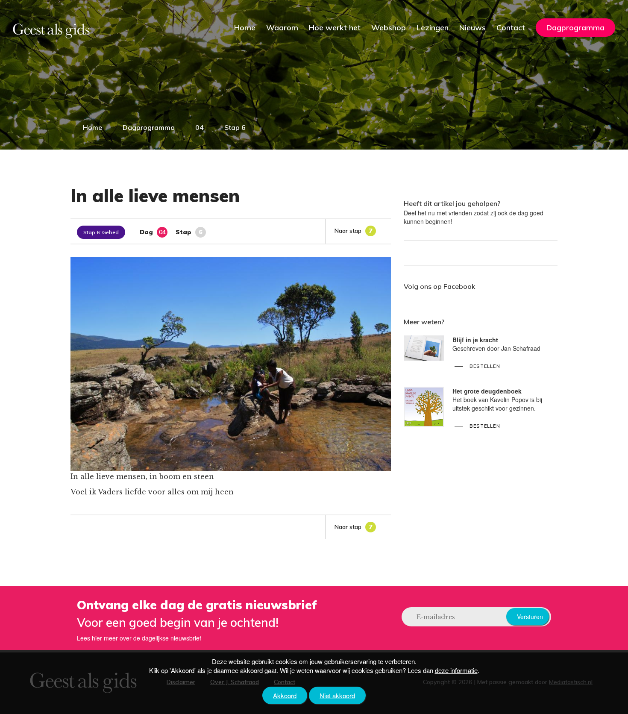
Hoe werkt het (335, 27)
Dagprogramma (575, 27)
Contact (510, 27)
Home (244, 27)
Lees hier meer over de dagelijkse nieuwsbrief (139, 638)
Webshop (388, 27)
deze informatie (456, 670)
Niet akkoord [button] (337, 695)
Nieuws (472, 27)
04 (199, 127)
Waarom (282, 27)
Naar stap (354, 231)
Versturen (530, 616)
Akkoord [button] (284, 695)
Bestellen (485, 366)
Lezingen (433, 27)
